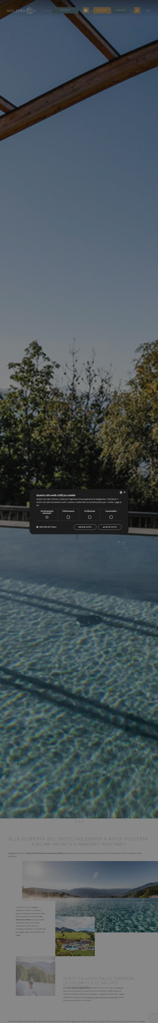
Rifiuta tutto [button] (85, 527)
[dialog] (79, 511)
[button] (46, 526)
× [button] (124, 492)
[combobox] (121, 492)
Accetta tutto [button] (110, 527)
